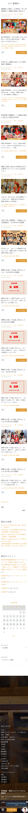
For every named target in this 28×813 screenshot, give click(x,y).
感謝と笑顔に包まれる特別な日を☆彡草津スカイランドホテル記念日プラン (14, 169)
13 (14, 620)
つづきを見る (21, 52)
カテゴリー (4, 657)
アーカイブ (4, 645)
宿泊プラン (21, 174)
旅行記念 (6, 355)
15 (20, 620)
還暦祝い (7, 48)
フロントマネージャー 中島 (9, 14)
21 (17, 624)
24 (4, 628)
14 (17, 620)
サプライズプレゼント (9, 97)
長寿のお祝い (12, 206)
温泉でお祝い (4, 46)
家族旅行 (24, 44)
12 (10, 620)
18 (7, 624)
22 (20, 624)
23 (23, 624)
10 (4, 620)
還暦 (21, 150)
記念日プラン (11, 99)
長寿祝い (12, 48)
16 (23, 620)
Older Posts (5, 502)
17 (4, 624)
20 (14, 624)
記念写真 (21, 14)
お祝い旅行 (6, 44)
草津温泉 (6, 150)
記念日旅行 (16, 46)
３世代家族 (6, 204)
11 (7, 620)
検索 (2, 507)
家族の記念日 (18, 44)
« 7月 (13, 636)
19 (10, 624)
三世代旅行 (12, 44)
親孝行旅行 (10, 46)
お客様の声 (4, 575)
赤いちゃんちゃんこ (19, 99)
